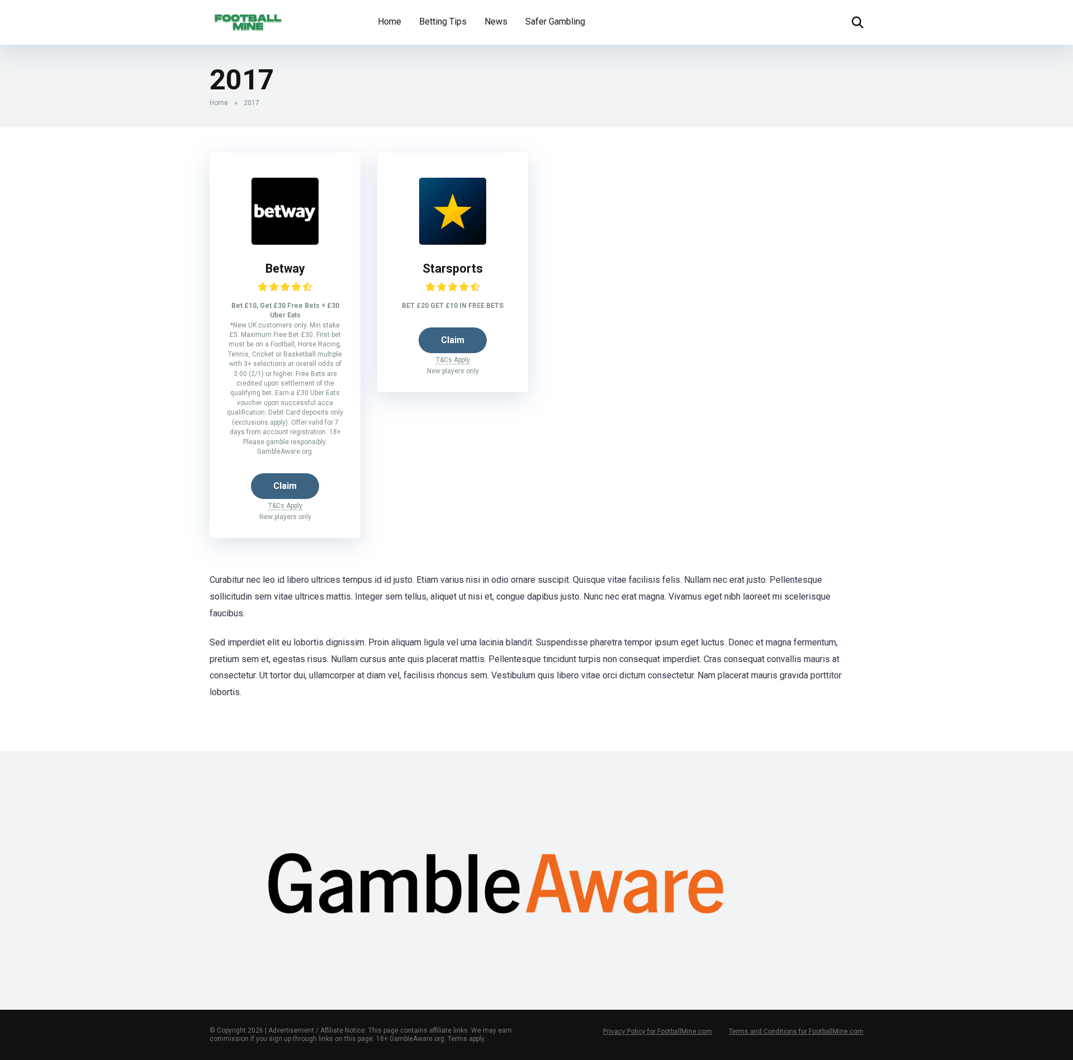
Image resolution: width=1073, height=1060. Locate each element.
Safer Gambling (555, 21)
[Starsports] (452, 241)
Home (389, 21)
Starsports (452, 268)
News (496, 21)
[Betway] (285, 241)
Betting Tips (443, 21)
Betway (285, 268)
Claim (285, 486)
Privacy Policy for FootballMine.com (657, 1031)
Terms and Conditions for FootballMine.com (796, 1031)
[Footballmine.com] (246, 18)
